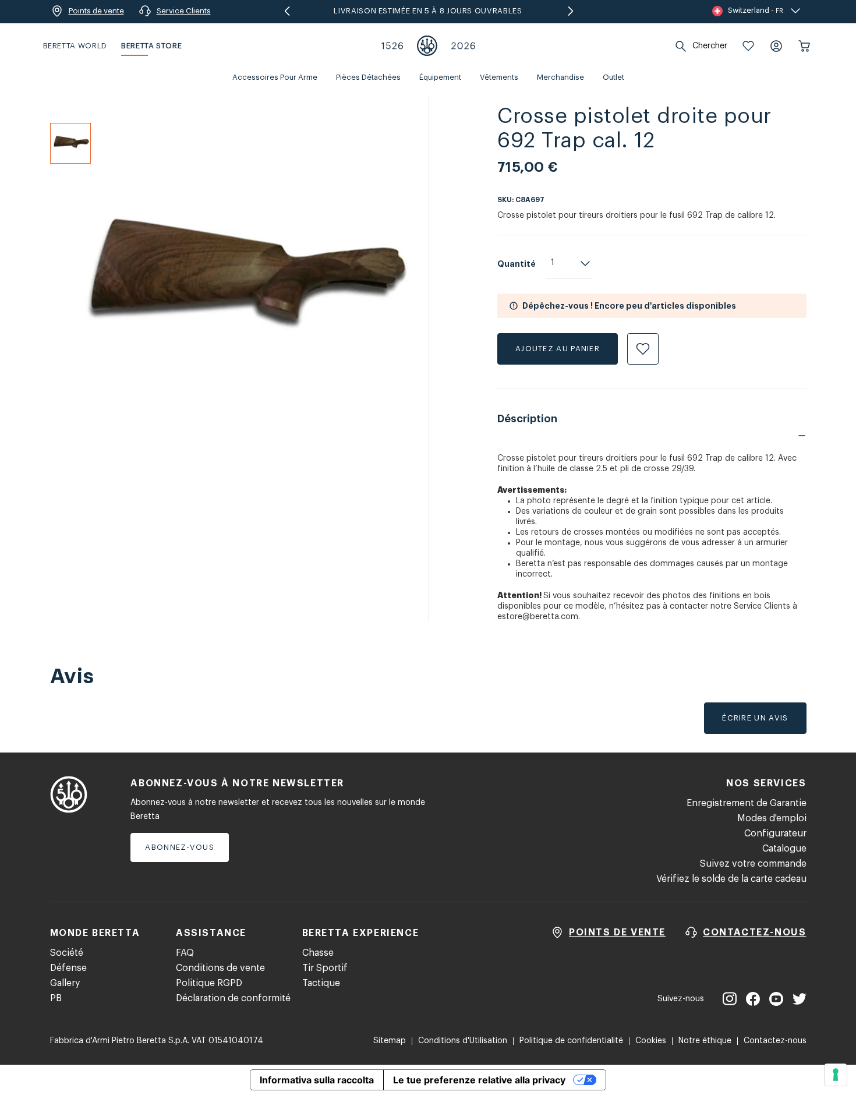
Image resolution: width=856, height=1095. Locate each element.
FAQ (185, 953)
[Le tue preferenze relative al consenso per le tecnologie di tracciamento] (836, 1075)
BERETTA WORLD (75, 46)
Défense (68, 968)
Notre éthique (704, 1041)
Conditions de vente (220, 968)
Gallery (65, 983)
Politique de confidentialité (571, 1041)
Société (66, 953)
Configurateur (775, 833)
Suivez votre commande (753, 863)
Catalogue (784, 848)
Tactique (321, 983)
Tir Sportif (325, 968)
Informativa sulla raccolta (317, 1080)
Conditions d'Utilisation (462, 1041)
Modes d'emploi (772, 818)
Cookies (650, 1041)
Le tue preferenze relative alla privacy (479, 1080)
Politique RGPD (209, 983)
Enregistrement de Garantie (747, 803)
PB (56, 998)
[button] (748, 46)
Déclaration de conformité (233, 998)
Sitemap (389, 1041)
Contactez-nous (775, 1041)
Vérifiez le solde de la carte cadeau (731, 879)
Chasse (318, 953)
